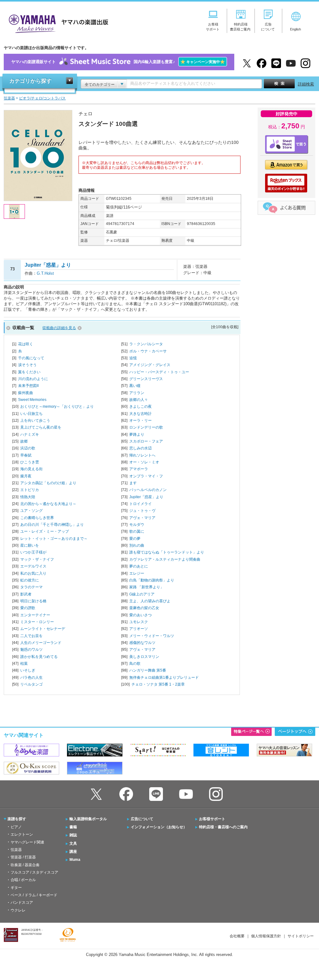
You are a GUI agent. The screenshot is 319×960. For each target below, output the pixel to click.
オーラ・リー (140, 420)
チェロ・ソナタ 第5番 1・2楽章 (158, 684)
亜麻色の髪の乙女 (144, 608)
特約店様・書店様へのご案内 (223, 827)
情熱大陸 (27, 497)
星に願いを (29, 545)
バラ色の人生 (31, 677)
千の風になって (31, 358)
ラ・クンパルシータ (146, 344)
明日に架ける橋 (33, 601)
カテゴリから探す (30, 81)
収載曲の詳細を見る (59, 328)
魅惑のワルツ (31, 649)
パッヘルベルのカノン (148, 490)
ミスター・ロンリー (37, 622)
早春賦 (25, 455)
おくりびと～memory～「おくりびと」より (57, 406)
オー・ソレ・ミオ (144, 462)
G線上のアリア (142, 594)
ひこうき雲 (29, 462)
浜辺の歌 (27, 448)
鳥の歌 (134, 663)
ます (133, 483)
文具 (73, 843)
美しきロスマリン (144, 657)
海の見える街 (31, 469)
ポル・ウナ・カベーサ (148, 351)
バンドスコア (22, 902)
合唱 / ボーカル (23, 880)
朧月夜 (25, 476)
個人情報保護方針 (266, 936)
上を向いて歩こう (35, 420)
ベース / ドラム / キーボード (34, 895)
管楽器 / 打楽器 (23, 857)
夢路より (136, 434)
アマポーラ (138, 469)
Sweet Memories (32, 399)
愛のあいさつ (140, 615)
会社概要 (237, 936)
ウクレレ (18, 910)
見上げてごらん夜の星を (40, 427)
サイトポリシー (301, 936)
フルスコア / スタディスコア (34, 872)
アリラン (136, 393)
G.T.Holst (45, 273)
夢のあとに (138, 566)
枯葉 (24, 663)
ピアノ (16, 827)
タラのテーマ (31, 587)
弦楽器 (16, 849)
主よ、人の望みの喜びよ (149, 601)
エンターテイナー (35, 615)
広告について (142, 819)
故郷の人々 (138, 399)
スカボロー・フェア (146, 441)
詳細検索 (306, 84)
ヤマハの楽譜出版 (57, 23)
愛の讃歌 (27, 608)
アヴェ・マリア (142, 518)
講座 (73, 851)
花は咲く (25, 344)
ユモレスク (138, 622)
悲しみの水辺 (140, 448)
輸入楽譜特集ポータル (88, 819)
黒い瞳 (134, 386)
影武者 (25, 594)
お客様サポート (212, 819)
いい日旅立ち (31, 413)
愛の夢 (134, 538)
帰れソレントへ (142, 455)
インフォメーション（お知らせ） (159, 827)
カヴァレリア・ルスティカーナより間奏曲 (164, 559)
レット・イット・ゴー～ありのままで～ (54, 538)
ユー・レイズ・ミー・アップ (44, 531)
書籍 (73, 827)
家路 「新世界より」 (146, 587)
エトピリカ (29, 490)
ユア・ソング (31, 510)
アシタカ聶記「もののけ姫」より (48, 483)
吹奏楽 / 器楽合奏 (25, 865)
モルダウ (136, 524)
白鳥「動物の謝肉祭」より (151, 580)
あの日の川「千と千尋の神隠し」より (52, 524)
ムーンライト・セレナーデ (42, 629)
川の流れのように (33, 379)
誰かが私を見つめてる (39, 657)
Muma (74, 859)
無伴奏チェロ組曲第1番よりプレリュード (164, 677)
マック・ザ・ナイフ (37, 559)
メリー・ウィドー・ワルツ (151, 636)
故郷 (24, 441)
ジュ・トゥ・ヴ (142, 510)
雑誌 (73, 835)
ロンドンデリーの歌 (146, 427)
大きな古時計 (140, 413)
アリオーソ (138, 629)
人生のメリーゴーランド (40, 643)
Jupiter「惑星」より (146, 497)
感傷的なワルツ (142, 643)
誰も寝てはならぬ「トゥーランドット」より (166, 552)
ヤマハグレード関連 (27, 842)
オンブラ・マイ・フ (146, 476)
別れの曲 (136, 545)
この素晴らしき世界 (37, 518)
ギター (16, 887)
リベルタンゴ (31, 684)
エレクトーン (22, 834)
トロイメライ (140, 504)
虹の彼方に (29, 580)
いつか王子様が (33, 552)
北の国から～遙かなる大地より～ (48, 504)
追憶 (133, 358)
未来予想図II (28, 386)
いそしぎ (27, 670)
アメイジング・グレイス (149, 365)
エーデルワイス (33, 566)
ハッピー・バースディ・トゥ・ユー (159, 372)
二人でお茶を (31, 636)
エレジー (136, 573)
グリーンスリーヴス (146, 379)
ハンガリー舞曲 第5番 (147, 670)
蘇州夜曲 (25, 393)
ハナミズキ (29, 434)
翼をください (29, 372)
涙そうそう (27, 365)
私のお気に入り (33, 573)
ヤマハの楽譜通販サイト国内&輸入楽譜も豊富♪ (118, 61)
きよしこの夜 (140, 406)
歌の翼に (136, 531)
